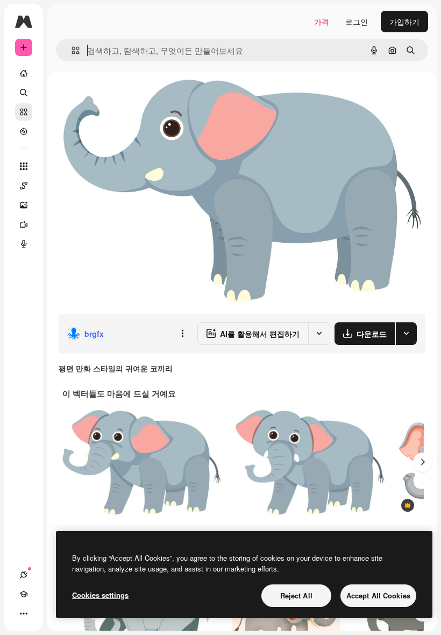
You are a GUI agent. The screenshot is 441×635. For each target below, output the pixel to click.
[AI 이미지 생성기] (23, 205)
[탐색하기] (23, 131)
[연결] (23, 574)
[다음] (422, 462)
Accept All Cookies (378, 595)
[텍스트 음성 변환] (23, 243)
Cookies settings (100, 595)
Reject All (296, 595)
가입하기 (404, 21)
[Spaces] (23, 185)
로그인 (356, 21)
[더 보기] (23, 613)
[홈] (23, 73)
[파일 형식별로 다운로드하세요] (406, 333)
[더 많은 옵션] (182, 333)
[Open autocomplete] (71, 50)
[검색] (23, 92)
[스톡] (23, 112)
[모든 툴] (23, 166)
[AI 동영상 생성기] (23, 224)
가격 (321, 21)
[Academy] (23, 594)
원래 (120, 96)
